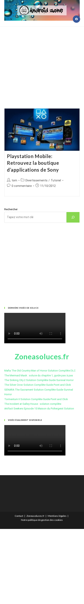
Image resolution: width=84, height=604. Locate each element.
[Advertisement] (42, 62)
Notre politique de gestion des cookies (42, 519)
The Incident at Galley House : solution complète (32, 403)
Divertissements (36, 180)
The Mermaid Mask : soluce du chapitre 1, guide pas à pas (38, 375)
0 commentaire (22, 185)
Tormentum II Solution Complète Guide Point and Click (36, 399)
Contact (19, 515)
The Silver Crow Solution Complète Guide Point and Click (37, 384)
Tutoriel (56, 180)
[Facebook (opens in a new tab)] (76, 19)
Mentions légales (57, 515)
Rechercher (11, 209)
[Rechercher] (73, 217)
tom (14, 180)
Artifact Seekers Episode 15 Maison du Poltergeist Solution (39, 408)
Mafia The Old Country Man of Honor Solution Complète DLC (39, 370)
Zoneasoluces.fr (35, 515)
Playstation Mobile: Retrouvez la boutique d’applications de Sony (33, 163)
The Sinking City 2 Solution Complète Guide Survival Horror (39, 380)
